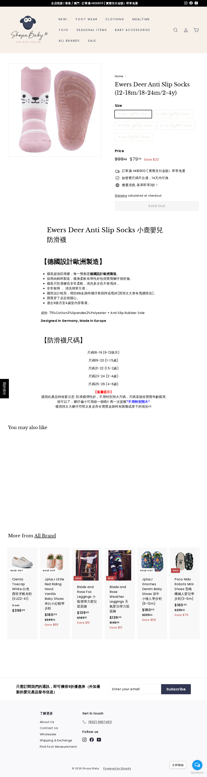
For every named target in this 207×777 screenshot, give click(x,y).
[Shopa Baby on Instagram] (84, 739)
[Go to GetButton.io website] (197, 773)
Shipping (121, 196)
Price (119, 150)
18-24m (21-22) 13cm (135, 125)
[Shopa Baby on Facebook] (92, 739)
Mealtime (141, 19)
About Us (47, 722)
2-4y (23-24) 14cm (176, 125)
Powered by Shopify (117, 768)
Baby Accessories (132, 30)
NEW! (63, 19)
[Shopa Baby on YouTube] (99, 739)
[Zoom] (54, 110)
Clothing (115, 19)
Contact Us (49, 728)
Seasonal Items (92, 30)
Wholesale (48, 734)
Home (119, 76)
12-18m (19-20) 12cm (173, 114)
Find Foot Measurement (58, 746)
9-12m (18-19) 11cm (133, 114)
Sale (92, 41)
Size (118, 105)
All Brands (69, 41)
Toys (64, 30)
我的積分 (4, 388)
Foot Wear (86, 19)
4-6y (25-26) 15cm (134, 137)
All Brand (45, 535)
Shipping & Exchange (56, 740)
